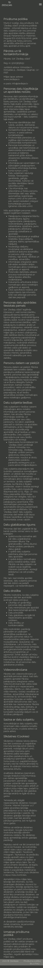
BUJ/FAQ (34, 963)
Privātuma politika (32, 961)
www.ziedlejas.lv (12, 79)
